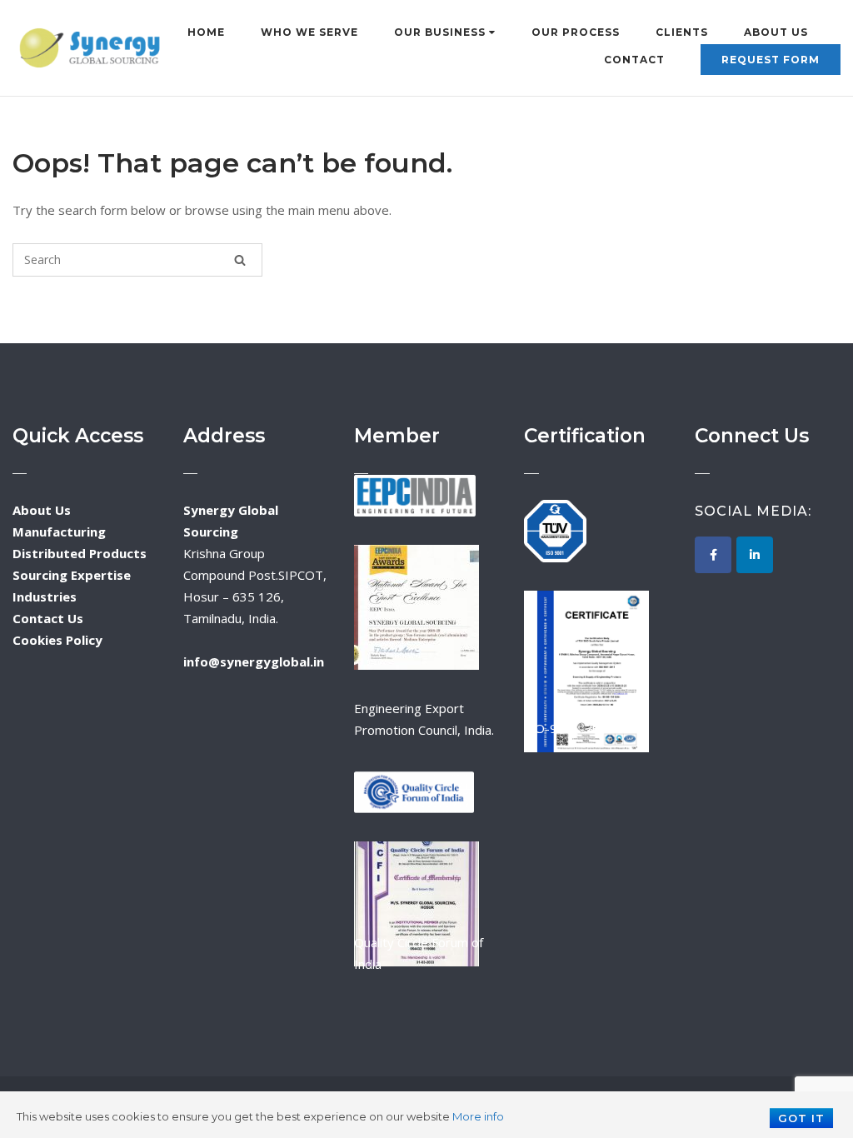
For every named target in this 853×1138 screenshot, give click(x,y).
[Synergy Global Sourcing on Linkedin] (754, 555)
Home (206, 32)
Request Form (770, 59)
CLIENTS (682, 32)
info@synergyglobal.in (253, 661)
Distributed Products (79, 553)
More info (478, 1116)
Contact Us (47, 618)
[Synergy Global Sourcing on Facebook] (713, 555)
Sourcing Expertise (71, 575)
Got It (801, 1118)
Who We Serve (309, 32)
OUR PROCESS (575, 32)
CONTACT (634, 59)
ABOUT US (776, 32)
